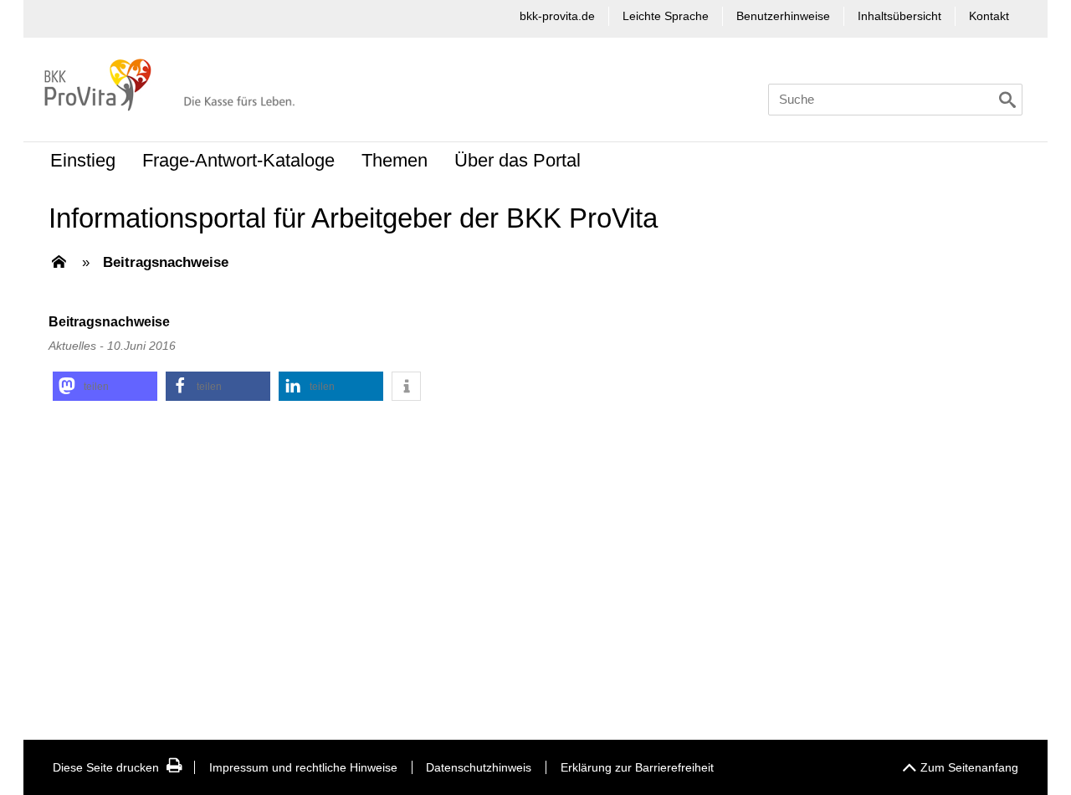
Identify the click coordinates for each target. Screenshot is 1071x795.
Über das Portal (517, 160)
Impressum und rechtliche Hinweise (303, 767)
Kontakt (989, 16)
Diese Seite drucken (106, 767)
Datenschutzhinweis (478, 767)
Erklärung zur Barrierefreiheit (637, 767)
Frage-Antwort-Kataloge (238, 160)
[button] (105, 386)
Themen (394, 160)
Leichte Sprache (666, 16)
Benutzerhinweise (783, 16)
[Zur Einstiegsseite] (59, 263)
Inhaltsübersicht (899, 16)
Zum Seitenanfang (969, 767)
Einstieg (82, 160)
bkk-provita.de (557, 16)
